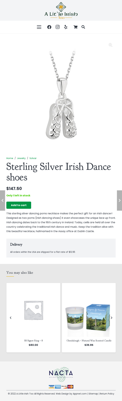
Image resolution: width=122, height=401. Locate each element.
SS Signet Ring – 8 (33, 340)
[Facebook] (49, 27)
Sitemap (93, 393)
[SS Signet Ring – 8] (33, 310)
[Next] (111, 318)
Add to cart (19, 205)
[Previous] (11, 318)
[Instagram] (57, 27)
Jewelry (21, 158)
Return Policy (107, 393)
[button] (39, 27)
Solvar (33, 158)
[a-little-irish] (61, 10)
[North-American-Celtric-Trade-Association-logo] (61, 374)
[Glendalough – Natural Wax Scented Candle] (89, 310)
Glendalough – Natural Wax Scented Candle (88, 340)
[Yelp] (66, 27)
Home (9, 158)
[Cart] (75, 27)
